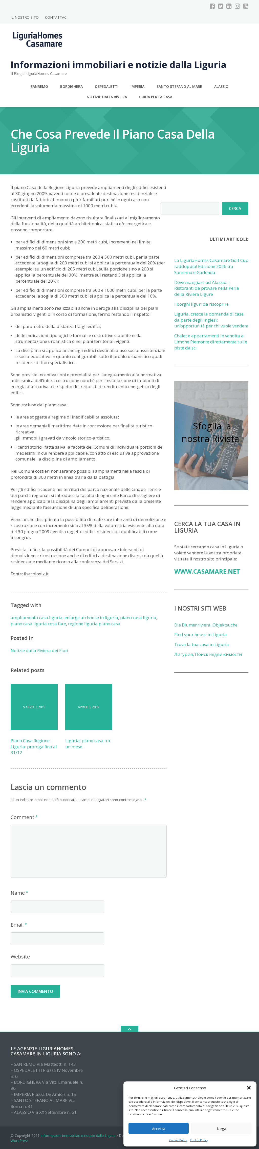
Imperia (137, 86)
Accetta (158, 1128)
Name (18, 892)
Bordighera (71, 86)
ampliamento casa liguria (36, 617)
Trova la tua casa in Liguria (201, 644)
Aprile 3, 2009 (88, 707)
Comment (22, 817)
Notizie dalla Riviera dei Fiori (39, 650)
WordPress (20, 1140)
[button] (248, 1087)
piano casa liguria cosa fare (38, 623)
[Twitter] (220, 6)
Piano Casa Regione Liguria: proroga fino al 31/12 (34, 747)
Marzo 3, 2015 (34, 707)
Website (20, 956)
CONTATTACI (56, 17)
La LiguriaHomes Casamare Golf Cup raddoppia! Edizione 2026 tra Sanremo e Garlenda (211, 266)
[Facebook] (212, 6)
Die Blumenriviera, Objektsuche (206, 625)
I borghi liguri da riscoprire (201, 304)
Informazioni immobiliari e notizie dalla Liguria (78, 1135)
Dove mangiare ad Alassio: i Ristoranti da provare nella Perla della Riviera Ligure (206, 288)
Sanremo (39, 86)
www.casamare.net (207, 571)
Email (17, 924)
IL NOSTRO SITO (25, 17)
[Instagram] (237, 6)
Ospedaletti (106, 86)
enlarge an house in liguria (91, 617)
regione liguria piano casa (94, 623)
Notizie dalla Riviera (107, 96)
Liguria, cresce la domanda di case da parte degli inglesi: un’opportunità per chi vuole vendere (211, 320)
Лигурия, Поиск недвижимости (208, 654)
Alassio (221, 86)
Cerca (235, 208)
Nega (221, 1128)
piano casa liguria (138, 617)
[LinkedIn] (229, 6)
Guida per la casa (155, 96)
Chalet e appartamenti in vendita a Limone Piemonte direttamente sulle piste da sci (210, 342)
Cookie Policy (178, 1140)
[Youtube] (245, 6)
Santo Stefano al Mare (179, 86)
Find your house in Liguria (200, 634)
